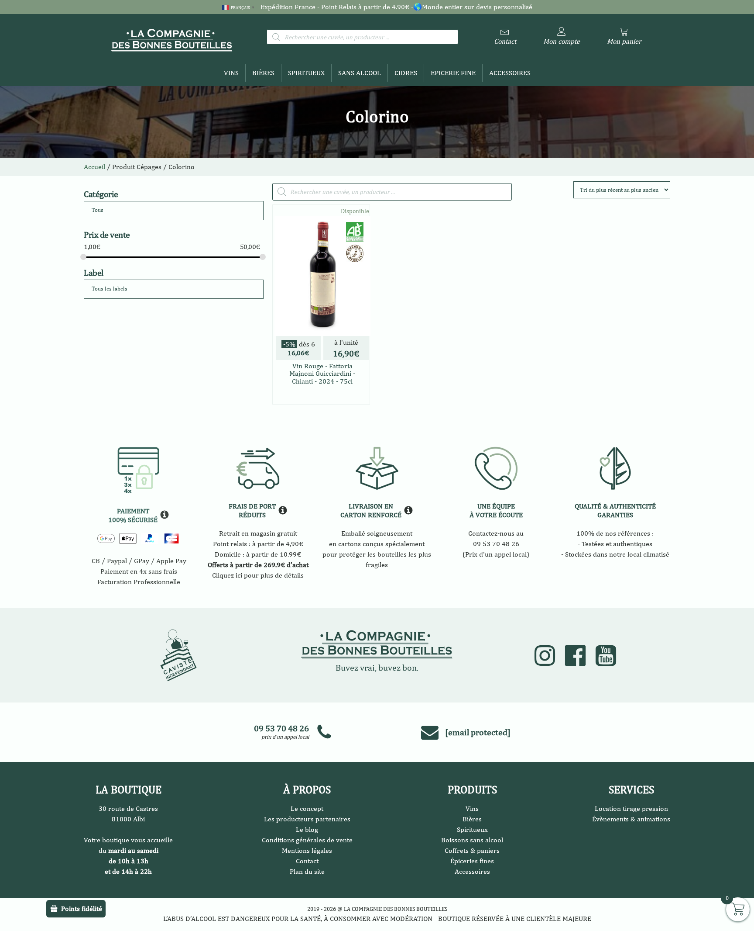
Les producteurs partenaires (307, 819)
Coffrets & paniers (472, 850)
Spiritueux (306, 73)
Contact (307, 861)
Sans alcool (359, 73)
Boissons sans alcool (472, 840)
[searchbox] (125, 210)
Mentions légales (307, 850)
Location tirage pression (631, 808)
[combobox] (174, 210)
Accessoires (510, 73)
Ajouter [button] (342, 395)
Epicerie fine (453, 73)
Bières (263, 73)
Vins (231, 73)
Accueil (94, 167)
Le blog (307, 829)
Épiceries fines (472, 861)
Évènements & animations (631, 819)
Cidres (405, 73)
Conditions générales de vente (307, 840)
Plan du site (307, 871)
